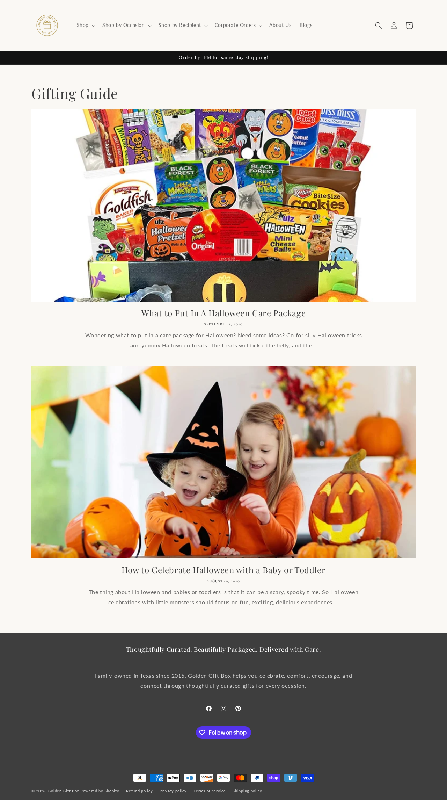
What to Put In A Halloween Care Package (223, 313)
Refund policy (139, 790)
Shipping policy (247, 790)
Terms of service (209, 790)
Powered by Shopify (99, 790)
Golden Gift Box (63, 790)
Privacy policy (173, 790)
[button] (85, 25)
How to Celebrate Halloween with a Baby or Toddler (223, 569)
